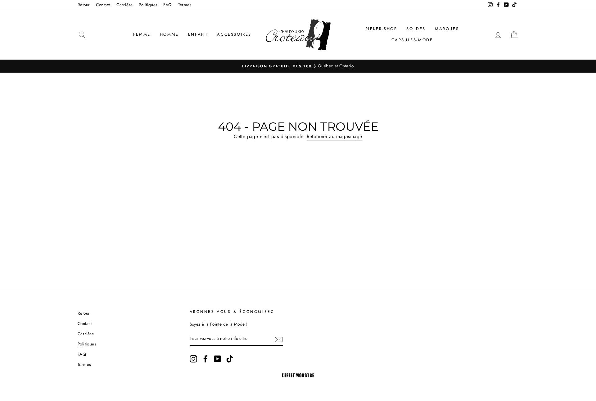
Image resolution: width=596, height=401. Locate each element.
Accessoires (234, 34)
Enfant (198, 34)
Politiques (148, 5)
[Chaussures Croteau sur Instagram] (193, 359)
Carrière (124, 5)
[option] (298, 66)
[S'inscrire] (279, 339)
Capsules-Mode (412, 40)
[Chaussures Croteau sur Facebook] (205, 359)
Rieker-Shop (381, 29)
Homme (169, 34)
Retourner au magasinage (334, 136)
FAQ (167, 5)
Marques (447, 29)
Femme (142, 34)
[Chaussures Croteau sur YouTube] (217, 359)
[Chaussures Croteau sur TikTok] (229, 359)
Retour (84, 5)
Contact (103, 5)
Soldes (416, 29)
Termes (184, 5)
